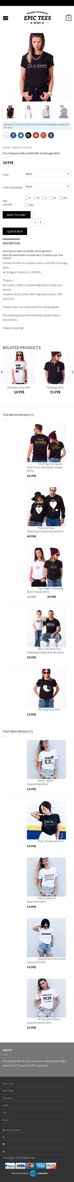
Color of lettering (12, 187)
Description (11, 243)
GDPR (5, 1105)
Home (6, 147)
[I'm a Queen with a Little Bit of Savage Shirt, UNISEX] (37, 67)
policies (12, 319)
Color (6, 174)
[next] (70, 111)
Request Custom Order (18, 124)
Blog (5, 1120)
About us (8, 1083)
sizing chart (31, 307)
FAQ (5, 1113)
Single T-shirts (22, 147)
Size (7, 202)
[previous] (2, 379)
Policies (7, 1098)
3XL (31, 204)
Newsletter (12, 1130)
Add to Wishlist (62, 42)
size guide (7, 204)
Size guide (8, 1091)
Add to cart (16, 214)
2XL (64, 197)
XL (54, 197)
